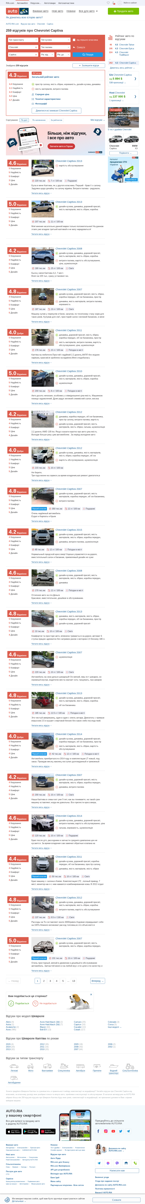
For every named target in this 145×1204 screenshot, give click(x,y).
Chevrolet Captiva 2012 (69, 412)
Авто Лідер (56, 1158)
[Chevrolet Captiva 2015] (42, 536)
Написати (126, 1163)
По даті (24, 120)
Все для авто (87, 11)
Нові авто (57, 11)
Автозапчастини (66, 3)
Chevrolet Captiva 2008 (69, 248)
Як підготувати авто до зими (75, 1150)
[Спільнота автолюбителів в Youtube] (113, 1131)
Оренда (23, 1167)
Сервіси (9, 1179)
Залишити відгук (90, 65)
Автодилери (10, 1148)
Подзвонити (135, 1163)
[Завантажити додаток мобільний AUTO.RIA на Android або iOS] (75, 1125)
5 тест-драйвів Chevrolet (119, 129)
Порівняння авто (34, 1181)
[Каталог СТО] (123, 169)
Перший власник (39, 509)
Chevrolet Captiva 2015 (69, 529)
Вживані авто (40, 11)
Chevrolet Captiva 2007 (69, 289)
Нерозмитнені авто (13, 1150)
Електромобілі (22, 1148)
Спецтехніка (33, 1157)
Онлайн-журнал (56, 1150)
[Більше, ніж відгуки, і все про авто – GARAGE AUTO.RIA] (55, 139)
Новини (71, 11)
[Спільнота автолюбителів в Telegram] (128, 1131)
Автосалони (10, 1157)
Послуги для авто (14, 1171)
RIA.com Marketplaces (60, 1166)
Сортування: (12, 120)
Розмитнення (80, 1148)
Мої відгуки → (98, 120)
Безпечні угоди (102, 1177)
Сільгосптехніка (13, 1164)
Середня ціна (42, 94)
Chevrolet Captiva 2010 (69, 371)
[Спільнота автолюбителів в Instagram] (106, 1131)
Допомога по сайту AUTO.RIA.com (110, 1185)
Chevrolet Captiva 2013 (69, 161)
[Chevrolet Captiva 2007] (42, 296)
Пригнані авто (35, 1148)
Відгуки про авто (58, 1154)
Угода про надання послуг (107, 1181)
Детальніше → (19, 1201)
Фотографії (41, 103)
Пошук (89, 54)
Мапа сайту (56, 1181)
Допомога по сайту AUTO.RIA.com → (117, 1149)
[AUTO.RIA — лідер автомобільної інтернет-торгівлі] (17, 11)
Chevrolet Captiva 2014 (69, 734)
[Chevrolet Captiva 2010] (42, 378)
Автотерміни (24, 1184)
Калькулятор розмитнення (15, 1181)
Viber (117, 1163)
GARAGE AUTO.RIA (29, 1150)
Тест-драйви (55, 1148)
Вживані (15, 1167)
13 (73, 981)
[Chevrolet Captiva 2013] (42, 168)
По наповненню (39, 120)
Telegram (99, 1163)
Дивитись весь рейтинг (122, 68)
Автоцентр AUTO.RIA (30, 1160)
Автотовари (50, 3)
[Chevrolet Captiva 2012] (42, 419)
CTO (7, 1174)
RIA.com (10, 3)
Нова (8, 1167)
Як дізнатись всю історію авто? (24, 17)
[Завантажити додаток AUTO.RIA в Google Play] (31, 1131)
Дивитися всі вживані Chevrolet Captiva (56, 110)
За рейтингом (56, 120)
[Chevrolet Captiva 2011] (42, 337)
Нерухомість (36, 3)
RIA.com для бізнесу (60, 1162)
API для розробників (60, 1170)
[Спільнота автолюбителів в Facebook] (98, 1131)
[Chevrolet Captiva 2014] (42, 741)
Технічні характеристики (47, 99)
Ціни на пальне (11, 1184)
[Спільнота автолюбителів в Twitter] (121, 1131)
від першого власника (87, 40)
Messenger (108, 1163)
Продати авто (124, 11)
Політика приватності (105, 1189)
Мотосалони (21, 1157)
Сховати (116, 1200)
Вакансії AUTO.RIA (103, 1193)
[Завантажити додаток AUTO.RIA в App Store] (14, 1131)
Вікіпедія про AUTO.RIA (61, 1174)
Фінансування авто (38, 1184)
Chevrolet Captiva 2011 (69, 330)
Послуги (32, 1167)
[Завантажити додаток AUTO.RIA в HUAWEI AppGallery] (48, 1131)
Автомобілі (22, 3)
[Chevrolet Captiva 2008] (42, 255)
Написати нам (117, 1170)
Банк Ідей (55, 1177)
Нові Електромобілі (13, 1160)
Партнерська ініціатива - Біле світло (67, 1185)
